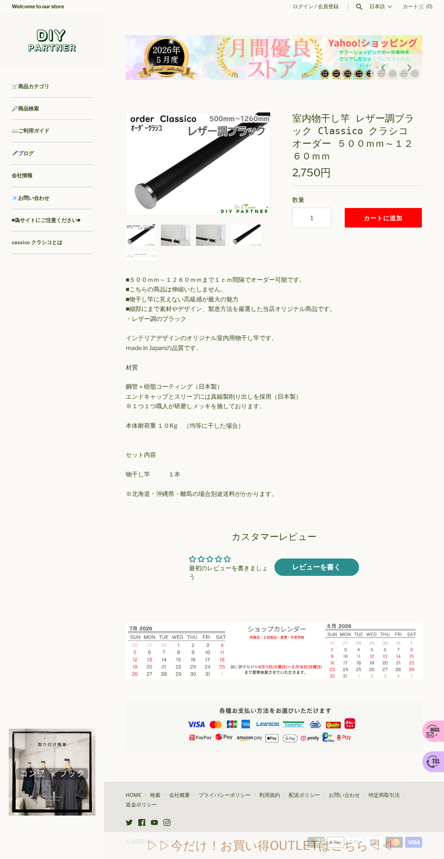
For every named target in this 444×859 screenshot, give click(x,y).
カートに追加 (383, 217)
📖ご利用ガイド (30, 131)
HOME (133, 795)
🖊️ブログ (23, 153)
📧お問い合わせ (30, 198)
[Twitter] (129, 823)
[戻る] (383, 67)
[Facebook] (141, 823)
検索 (155, 795)
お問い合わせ (344, 795)
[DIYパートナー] (52, 40)
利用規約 (269, 795)
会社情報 (22, 175)
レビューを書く (316, 567)
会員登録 (328, 6)
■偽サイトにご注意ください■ (46, 220)
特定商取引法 (384, 795)
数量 (298, 199)
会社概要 (179, 795)
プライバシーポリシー (225, 795)
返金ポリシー (141, 805)
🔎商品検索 (25, 109)
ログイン (303, 6)
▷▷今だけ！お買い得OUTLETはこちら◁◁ (270, 845)
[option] (274, 57)
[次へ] (409, 67)
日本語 (377, 6)
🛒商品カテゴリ (30, 86)
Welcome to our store (38, 6)
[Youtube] (154, 823)
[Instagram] (166, 823)
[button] (251, 163)
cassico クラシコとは (37, 242)
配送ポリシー (304, 795)
